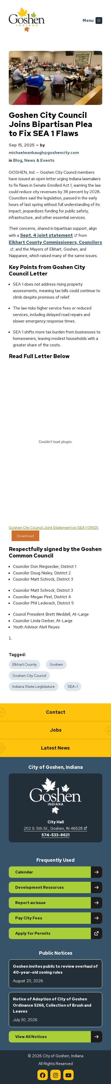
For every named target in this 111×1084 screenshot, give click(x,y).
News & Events (39, 160)
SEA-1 (73, 686)
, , (55, 828)
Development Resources (39, 887)
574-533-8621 (55, 835)
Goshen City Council (29, 675)
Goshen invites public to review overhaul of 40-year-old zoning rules (55, 974)
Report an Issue (30, 902)
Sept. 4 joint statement (48, 235)
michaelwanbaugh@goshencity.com (44, 152)
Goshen (56, 664)
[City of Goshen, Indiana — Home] (27, 20)
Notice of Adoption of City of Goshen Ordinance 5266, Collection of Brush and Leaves (52, 1009)
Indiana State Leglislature (33, 686)
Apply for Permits (50, 933)
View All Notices (31, 1036)
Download (25, 535)
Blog (17, 160)
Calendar (24, 872)
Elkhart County (24, 664)
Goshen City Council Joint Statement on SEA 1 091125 (53, 527)
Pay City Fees (28, 918)
